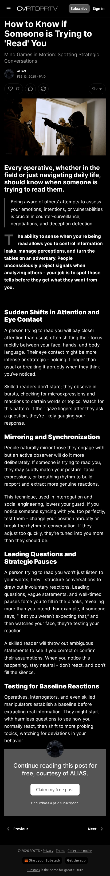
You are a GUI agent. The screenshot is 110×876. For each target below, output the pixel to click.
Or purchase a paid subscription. (55, 803)
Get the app (76, 860)
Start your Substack (44, 860)
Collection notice (80, 850)
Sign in (99, 8)
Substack (33, 870)
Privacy (48, 850)
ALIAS (21, 71)
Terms (60, 850)
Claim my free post (55, 789)
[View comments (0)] (30, 88)
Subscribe (79, 8)
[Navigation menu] (8, 8)
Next (92, 829)
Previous (20, 829)
